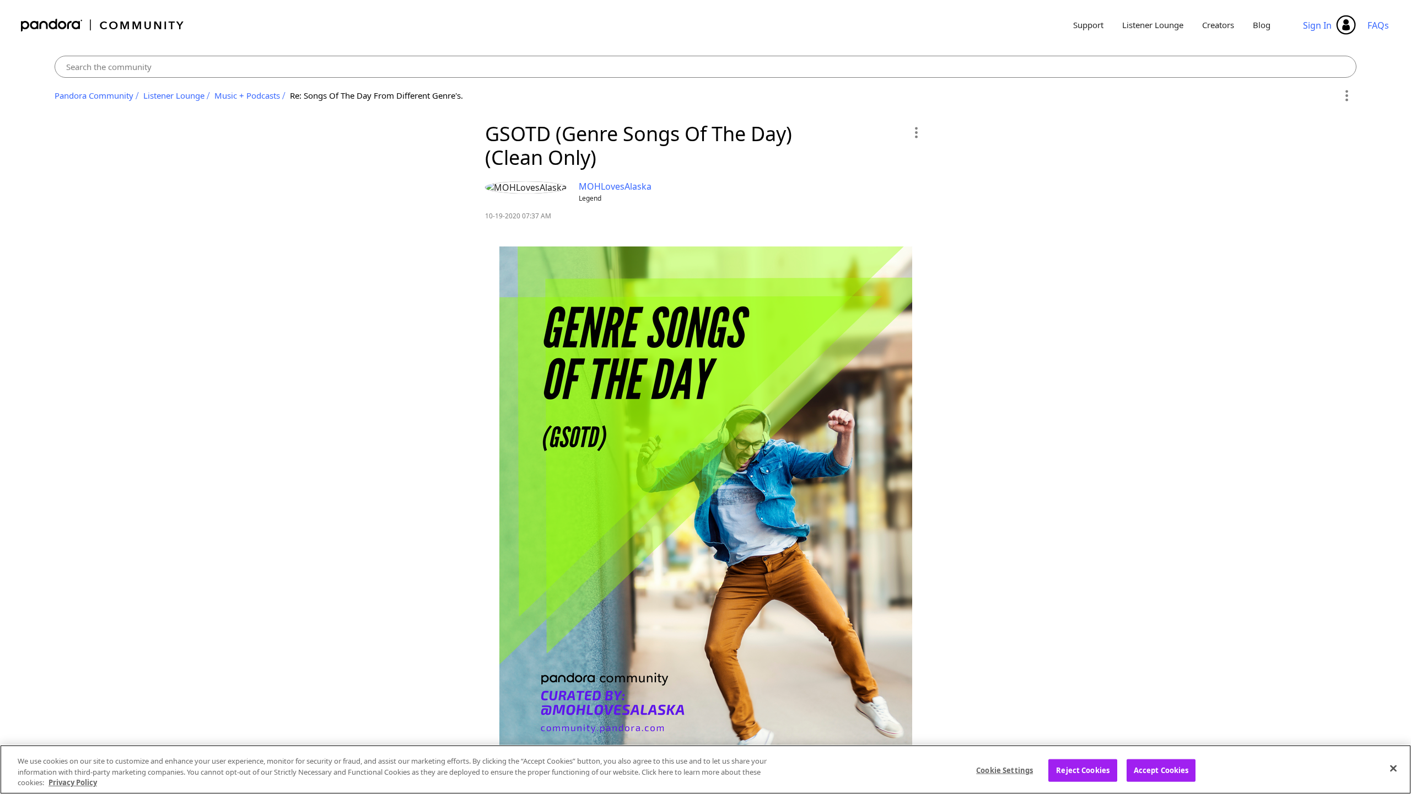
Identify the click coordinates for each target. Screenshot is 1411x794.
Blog (1261, 24)
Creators (1218, 24)
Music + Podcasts (247, 95)
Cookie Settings (1004, 770)
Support (1088, 24)
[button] (916, 132)
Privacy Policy (73, 782)
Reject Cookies (1083, 770)
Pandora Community (102, 25)
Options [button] (1346, 95)
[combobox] (706, 67)
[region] (705, 769)
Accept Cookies (1161, 770)
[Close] (1393, 768)
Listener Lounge (1152, 24)
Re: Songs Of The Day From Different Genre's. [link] (376, 95)
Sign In (1317, 25)
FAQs (1378, 25)
